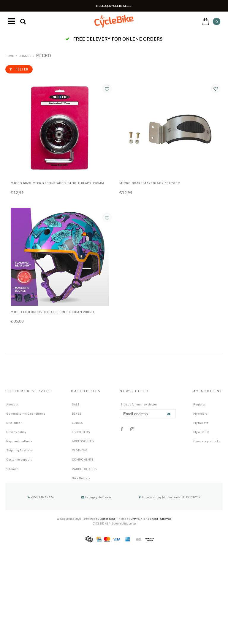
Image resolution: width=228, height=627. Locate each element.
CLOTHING (80, 450)
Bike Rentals (81, 478)
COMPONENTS (83, 459)
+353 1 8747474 (42, 497)
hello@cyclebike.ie (98, 497)
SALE (75, 404)
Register (199, 404)
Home (9, 55)
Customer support (19, 459)
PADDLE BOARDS (84, 468)
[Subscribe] (169, 413)
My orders (200, 413)
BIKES (76, 413)
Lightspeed (107, 519)
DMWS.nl (137, 519)
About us (12, 404)
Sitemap (12, 468)
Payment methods (19, 441)
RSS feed (151, 519)
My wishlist (201, 431)
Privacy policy (16, 431)
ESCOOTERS (81, 431)
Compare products (206, 441)
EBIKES (77, 422)
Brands (25, 55)
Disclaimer (14, 422)
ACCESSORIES (83, 441)
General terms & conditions (25, 413)
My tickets (200, 422)
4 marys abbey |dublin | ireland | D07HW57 (170, 497)
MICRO (43, 55)
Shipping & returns (19, 450)
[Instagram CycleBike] (132, 429)
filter (22, 69)
